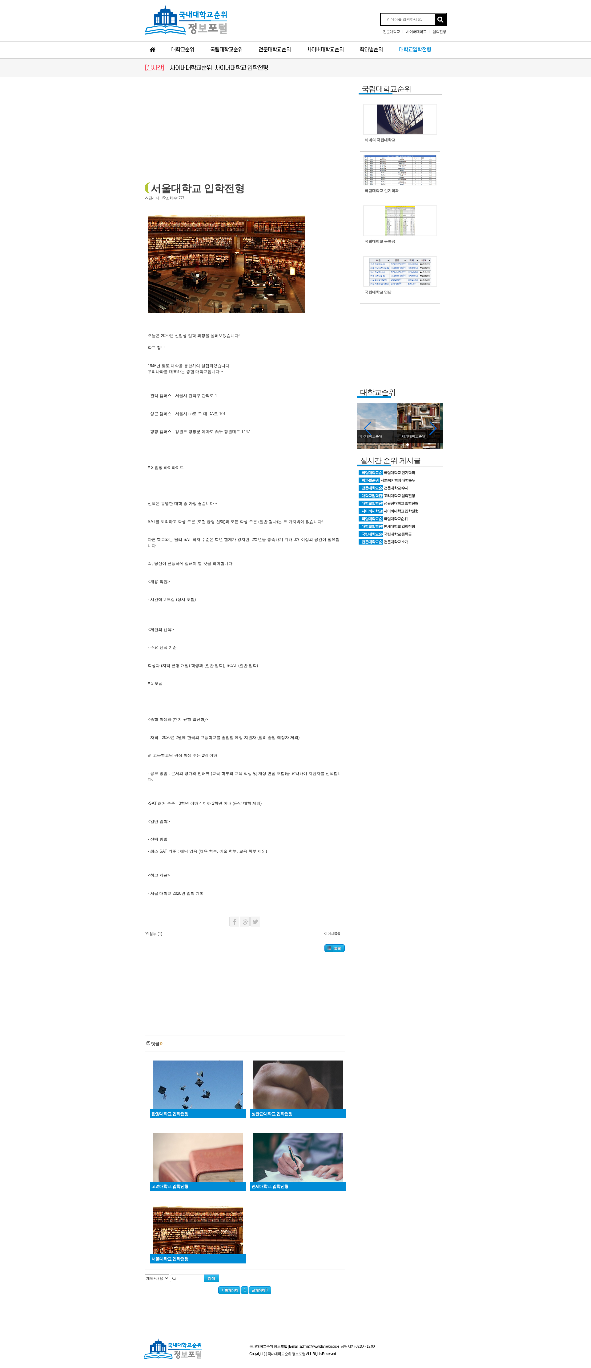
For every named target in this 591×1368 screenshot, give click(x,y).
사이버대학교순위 (325, 50)
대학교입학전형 (415, 50)
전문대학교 (391, 32)
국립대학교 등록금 (398, 534)
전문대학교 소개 (396, 542)
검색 (211, 1278)
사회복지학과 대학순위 (398, 480)
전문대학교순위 (275, 50)
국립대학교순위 (226, 50)
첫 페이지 (231, 1290)
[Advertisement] (89, 172)
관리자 (154, 197)
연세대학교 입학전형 (399, 526)
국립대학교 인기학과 (399, 472)
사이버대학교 (416, 32)
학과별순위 (371, 50)
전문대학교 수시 (396, 488)
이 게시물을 (332, 933)
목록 (337, 948)
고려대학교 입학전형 (399, 496)
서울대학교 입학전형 (198, 188)
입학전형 (439, 32)
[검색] (440, 20)
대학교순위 (182, 50)
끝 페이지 (258, 1290)
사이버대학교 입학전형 (241, 68)
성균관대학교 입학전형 (401, 503)
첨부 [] (155, 933)
